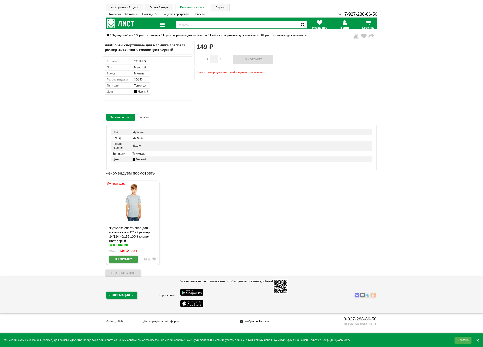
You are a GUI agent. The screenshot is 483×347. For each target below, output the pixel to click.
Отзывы (143, 117)
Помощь (147, 14)
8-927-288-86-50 (360, 318)
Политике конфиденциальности (329, 340)
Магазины (131, 14)
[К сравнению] (357, 36)
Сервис (220, 7)
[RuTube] (363, 295)
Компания (114, 14)
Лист (112, 321)
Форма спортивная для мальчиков (184, 35)
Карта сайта (167, 295)
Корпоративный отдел (124, 7)
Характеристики (120, 117)
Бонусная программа (175, 14)
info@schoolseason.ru (256, 321)
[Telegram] (368, 295)
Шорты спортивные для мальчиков (284, 35)
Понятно (463, 340)
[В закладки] (364, 36)
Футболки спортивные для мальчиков (233, 35)
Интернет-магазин (192, 7)
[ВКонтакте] (357, 295)
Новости (199, 14)
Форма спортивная (148, 35)
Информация (119, 295)
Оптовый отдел (159, 7)
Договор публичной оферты (161, 321)
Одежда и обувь (122, 35)
